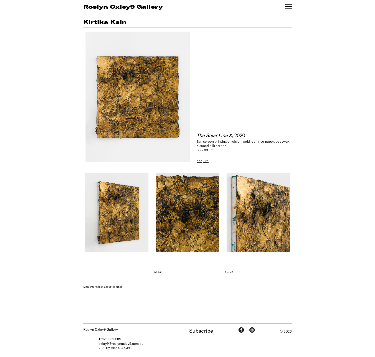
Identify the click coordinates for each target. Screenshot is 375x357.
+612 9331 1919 (110, 339)
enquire (203, 161)
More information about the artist (102, 286)
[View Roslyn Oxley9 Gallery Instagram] (252, 330)
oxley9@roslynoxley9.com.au (121, 343)
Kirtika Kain (105, 21)
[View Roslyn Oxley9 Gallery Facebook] (241, 330)
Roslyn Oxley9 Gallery (100, 329)
